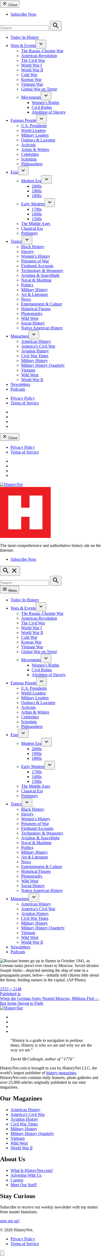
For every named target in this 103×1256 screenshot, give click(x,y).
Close (12, 5)
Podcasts (18, 389)
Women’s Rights (45, 102)
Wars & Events (23, 45)
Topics (16, 241)
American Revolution (39, 55)
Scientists (29, 159)
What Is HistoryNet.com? (32, 1170)
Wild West (29, 318)
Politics (27, 285)
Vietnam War (32, 84)
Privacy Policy (23, 398)
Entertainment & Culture (41, 304)
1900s (37, 191)
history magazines (61, 1073)
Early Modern (32, 204)
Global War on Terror (39, 89)
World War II (32, 70)
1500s (37, 219)
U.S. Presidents (34, 125)
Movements (31, 97)
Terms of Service (25, 403)
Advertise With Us (26, 1175)
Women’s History (35, 256)
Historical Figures (36, 309)
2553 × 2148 (10, 989)
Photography (32, 313)
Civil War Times (34, 355)
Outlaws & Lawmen (38, 140)
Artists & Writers (35, 149)
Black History (32, 246)
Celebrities (30, 154)
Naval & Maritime (36, 280)
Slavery (27, 251)
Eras (14, 172)
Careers (17, 1180)
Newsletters (20, 384)
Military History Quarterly (43, 365)
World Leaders (33, 130)
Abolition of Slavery (49, 112)
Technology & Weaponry (42, 270)
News (26, 299)
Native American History (42, 328)
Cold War (29, 74)
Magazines (20, 336)
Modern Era (31, 181)
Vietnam (28, 370)
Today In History (25, 37)
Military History (34, 289)
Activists (28, 145)
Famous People (23, 120)
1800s (37, 195)
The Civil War (33, 60)
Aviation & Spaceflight (40, 275)
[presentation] (41, 44)
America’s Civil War (38, 346)
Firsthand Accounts (37, 266)
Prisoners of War (35, 261)
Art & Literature (34, 294)
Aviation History (35, 351)
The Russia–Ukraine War (42, 51)
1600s (37, 214)
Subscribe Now (23, 14)
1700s (37, 209)
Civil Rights (42, 107)
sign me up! (10, 1221)
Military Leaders (35, 135)
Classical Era (32, 228)
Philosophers (32, 164)
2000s (37, 186)
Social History (33, 323)
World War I (31, 65)
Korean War (31, 79)
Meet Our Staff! (24, 1184)
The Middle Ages (35, 223)
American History (36, 341)
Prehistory (29, 233)
